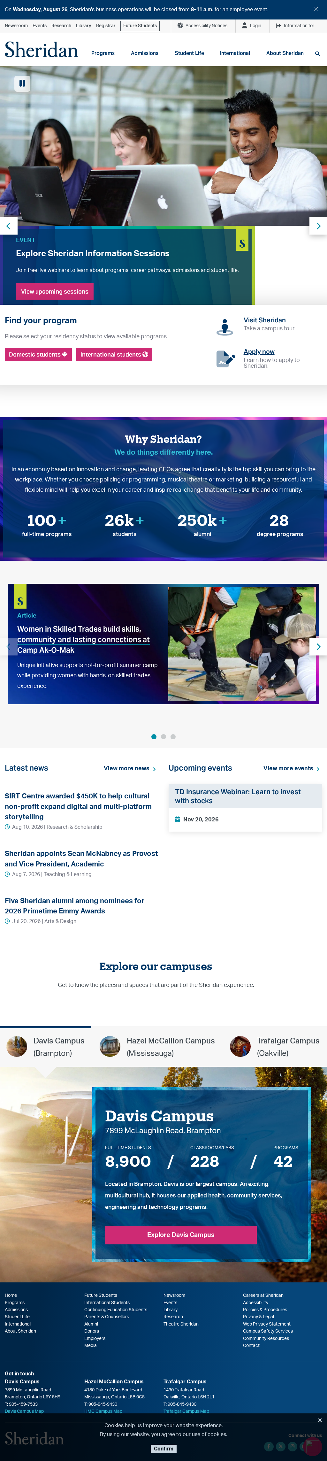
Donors (91, 1331)
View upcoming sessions (54, 291)
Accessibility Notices (206, 26)
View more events (288, 769)
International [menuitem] (235, 53)
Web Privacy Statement (267, 1324)
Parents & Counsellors (106, 1317)
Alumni (91, 1324)
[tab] (45, 1046)
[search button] (317, 53)
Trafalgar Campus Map (186, 1411)
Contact (251, 1345)
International (18, 1324)
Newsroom (16, 26)
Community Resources (266, 1338)
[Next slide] (318, 226)
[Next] (318, 646)
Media (90, 1345)
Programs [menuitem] (103, 53)
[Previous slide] (9, 226)
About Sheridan (20, 1331)
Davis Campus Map (24, 1411)
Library (83, 26)
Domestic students (35, 354)
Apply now (259, 352)
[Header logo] (41, 49)
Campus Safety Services (268, 1331)
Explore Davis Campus (181, 1235)
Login (255, 26)
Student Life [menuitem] (189, 53)
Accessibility (255, 1303)
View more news (126, 769)
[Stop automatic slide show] (22, 84)
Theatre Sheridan (181, 1324)
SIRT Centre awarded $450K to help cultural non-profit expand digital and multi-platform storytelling (78, 806)
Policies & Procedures (265, 1310)
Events (40, 26)
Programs (15, 1303)
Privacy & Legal (258, 1317)
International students (111, 354)
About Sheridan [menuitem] (285, 53)
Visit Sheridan (265, 320)
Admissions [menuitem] (144, 53)
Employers (94, 1338)
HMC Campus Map (103, 1411)
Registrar (106, 26)
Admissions (16, 1310)
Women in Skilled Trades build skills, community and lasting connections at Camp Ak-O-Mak (83, 639)
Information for (299, 26)
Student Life (17, 1317)
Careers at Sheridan (263, 1295)
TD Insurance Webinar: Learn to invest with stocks (238, 796)
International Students (107, 1303)
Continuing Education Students (115, 1310)
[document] (163, 9)
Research (61, 26)
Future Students (140, 26)
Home (11, 1295)
